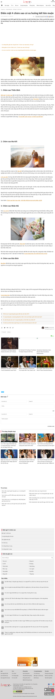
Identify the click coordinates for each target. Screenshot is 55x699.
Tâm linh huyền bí (48, 677)
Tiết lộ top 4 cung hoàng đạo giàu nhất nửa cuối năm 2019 (16, 314)
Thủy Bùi (47, 327)
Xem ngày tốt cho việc (5, 677)
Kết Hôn (8, 332)
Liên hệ (35, 696)
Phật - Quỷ (5, 568)
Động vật (31, 561)
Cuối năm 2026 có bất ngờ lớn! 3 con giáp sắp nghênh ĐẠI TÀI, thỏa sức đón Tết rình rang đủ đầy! (26, 626)
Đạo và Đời (48, 5)
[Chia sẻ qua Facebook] (2, 328)
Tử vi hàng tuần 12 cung (7, 549)
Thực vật (5, 561)
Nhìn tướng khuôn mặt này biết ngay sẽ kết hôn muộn (41, 502)
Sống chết (5, 574)
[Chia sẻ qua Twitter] (5, 328)
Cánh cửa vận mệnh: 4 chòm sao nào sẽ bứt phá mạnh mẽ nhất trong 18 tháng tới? (27, 461)
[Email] (10, 328)
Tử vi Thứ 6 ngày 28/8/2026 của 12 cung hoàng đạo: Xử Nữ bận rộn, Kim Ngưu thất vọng (8, 445)
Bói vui (16, 5)
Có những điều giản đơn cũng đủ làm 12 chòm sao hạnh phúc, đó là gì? (17, 44)
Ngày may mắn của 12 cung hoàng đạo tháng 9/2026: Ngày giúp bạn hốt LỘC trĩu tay (9, 461)
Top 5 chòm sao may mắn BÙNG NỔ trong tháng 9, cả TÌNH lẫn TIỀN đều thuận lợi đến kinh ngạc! (26, 609)
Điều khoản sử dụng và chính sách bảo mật (25, 696)
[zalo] (7, 328)
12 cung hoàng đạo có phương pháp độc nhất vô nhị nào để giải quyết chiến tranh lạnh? (22, 317)
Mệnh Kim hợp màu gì (27, 680)
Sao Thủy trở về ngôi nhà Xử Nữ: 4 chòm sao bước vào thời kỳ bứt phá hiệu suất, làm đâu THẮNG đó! (45, 461)
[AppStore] (49, 695)
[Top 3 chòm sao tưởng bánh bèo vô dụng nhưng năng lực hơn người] (45, 438)
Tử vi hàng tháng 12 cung (7, 546)
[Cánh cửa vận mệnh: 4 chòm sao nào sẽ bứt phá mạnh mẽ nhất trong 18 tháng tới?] (27, 453)
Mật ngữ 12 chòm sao (17, 9)
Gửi (53, 410)
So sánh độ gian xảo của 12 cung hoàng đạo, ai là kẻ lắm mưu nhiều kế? (19, 319)
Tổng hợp (32, 574)
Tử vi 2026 (14, 673)
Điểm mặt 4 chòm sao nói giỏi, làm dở (37, 491)
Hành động (32, 566)
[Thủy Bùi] (43, 328)
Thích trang (22, 664)
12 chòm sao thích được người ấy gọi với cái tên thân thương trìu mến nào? (20, 322)
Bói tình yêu (36, 677)
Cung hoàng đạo (24, 5)
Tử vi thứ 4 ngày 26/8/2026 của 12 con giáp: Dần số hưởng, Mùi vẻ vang (20, 592)
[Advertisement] (20, 32)
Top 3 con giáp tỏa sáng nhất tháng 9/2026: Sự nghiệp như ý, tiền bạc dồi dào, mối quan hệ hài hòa (26, 587)
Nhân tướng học (40, 5)
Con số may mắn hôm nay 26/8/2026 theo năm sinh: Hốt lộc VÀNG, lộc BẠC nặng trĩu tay (24, 604)
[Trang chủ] (2, 5)
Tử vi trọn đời (14, 677)
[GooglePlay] (49, 690)
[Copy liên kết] (13, 328)
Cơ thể (4, 563)
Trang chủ (3, 9)
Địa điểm (32, 571)
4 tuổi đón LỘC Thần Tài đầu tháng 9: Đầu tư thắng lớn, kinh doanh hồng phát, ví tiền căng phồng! (26, 598)
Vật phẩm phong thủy (27, 675)
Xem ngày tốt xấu (4, 673)
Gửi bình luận (51, 426)
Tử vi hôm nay (4, 542)
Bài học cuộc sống (48, 675)
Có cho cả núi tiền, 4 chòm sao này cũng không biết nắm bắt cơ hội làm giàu (19, 50)
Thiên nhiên (5, 566)
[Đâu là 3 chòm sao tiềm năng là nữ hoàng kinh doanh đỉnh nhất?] (27, 438)
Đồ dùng (31, 563)
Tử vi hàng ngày (15, 675)
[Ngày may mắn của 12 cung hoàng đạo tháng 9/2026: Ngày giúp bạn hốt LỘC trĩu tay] (9, 453)
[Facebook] (48, 684)
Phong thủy (32, 5)
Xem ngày (7, 5)
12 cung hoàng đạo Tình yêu (7, 536)
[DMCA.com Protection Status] (17, 692)
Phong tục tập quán (49, 673)
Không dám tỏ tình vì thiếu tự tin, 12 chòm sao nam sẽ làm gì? (15, 47)
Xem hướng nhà (26, 673)
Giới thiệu (15, 696)
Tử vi (12, 5)
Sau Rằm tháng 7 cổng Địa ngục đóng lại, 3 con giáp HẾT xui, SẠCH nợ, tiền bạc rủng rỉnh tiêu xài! (26, 581)
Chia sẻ (34, 664)
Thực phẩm (5, 571)
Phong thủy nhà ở (26, 677)
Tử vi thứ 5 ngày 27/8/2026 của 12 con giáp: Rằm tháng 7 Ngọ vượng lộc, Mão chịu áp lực (24, 615)
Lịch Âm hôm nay (4, 675)
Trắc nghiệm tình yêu (6, 539)
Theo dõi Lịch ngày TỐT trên (41, 16)
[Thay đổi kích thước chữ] (33, 16)
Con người (32, 568)
